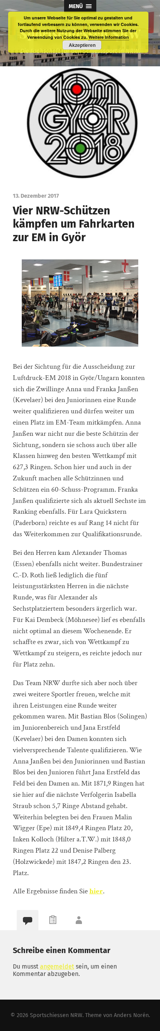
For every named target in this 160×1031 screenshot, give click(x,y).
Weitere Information (109, 37)
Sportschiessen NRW (56, 1015)
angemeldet (57, 966)
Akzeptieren (82, 44)
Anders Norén (131, 1015)
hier (96, 891)
